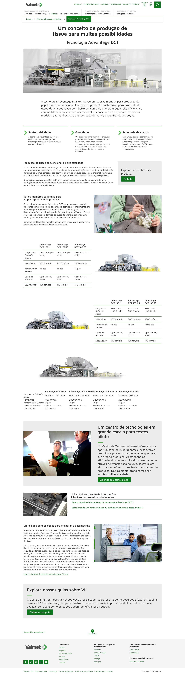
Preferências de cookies (103, 671)
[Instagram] (31, 662)
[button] (29, 19)
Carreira (62, 647)
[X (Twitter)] (36, 662)
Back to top (92, 634)
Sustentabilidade (65, 653)
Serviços (97, 662)
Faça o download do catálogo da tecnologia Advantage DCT (102, 502)
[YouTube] (46, 662)
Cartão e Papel (100, 653)
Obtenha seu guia (40, 612)
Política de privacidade (84, 671)
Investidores (63, 659)
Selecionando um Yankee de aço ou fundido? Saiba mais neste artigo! (107, 507)
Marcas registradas (66, 671)
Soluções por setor (137, 661)
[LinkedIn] (41, 662)
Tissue (96, 656)
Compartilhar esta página (33, 632)
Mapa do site (28, 671)
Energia (97, 659)
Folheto (128, 178)
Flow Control (134, 650)
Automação (134, 653)
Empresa (62, 650)
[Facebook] (25, 662)
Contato (62, 663)
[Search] (157, 5)
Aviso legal (52, 671)
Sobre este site (41, 671)
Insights (62, 656)
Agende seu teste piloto (114, 479)
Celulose (97, 650)
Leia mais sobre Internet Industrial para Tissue (45, 574)
